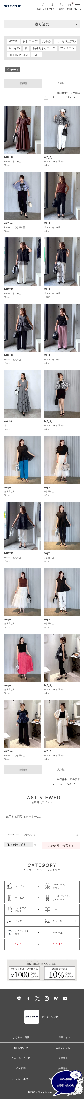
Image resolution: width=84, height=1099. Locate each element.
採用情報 (63, 1068)
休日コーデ (30, 41)
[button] (74, 98)
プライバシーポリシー (21, 1078)
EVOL (36, 55)
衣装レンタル (63, 1047)
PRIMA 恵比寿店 (12, 161)
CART (69, 6)
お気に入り (41, 9)
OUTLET (57, 944)
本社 (6, 425)
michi (8, 421)
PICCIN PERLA (18, 55)
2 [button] (53, 97)
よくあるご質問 (21, 1037)
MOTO (8, 157)
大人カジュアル (66, 41)
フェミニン (67, 48)
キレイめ (14, 48)
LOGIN (61, 9)
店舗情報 (63, 1058)
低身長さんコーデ (43, 48)
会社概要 (21, 1068)
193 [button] (67, 97)
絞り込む (42, 24)
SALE (18, 944)
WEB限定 (58, 932)
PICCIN (13, 41)
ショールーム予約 (21, 1058)
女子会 (46, 41)
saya (7, 487)
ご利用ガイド (63, 1037)
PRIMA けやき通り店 (54, 161)
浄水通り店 (9, 491)
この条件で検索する (61, 845)
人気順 (61, 83)
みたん (48, 157)
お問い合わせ (21, 1047)
